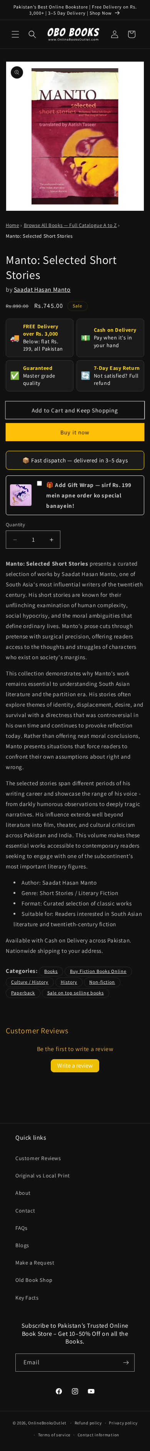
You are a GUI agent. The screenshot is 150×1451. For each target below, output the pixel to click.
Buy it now (75, 432)
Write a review (75, 1065)
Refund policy (88, 1423)
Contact (25, 1210)
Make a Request (34, 1262)
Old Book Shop (34, 1279)
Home (12, 225)
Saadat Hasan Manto (42, 289)
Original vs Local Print (42, 1175)
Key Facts (26, 1297)
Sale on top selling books (75, 993)
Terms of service (54, 1435)
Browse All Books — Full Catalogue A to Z (70, 225)
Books (51, 971)
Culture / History (29, 982)
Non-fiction (102, 982)
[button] (15, 34)
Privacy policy (123, 1423)
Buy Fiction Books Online (98, 971)
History (69, 982)
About (23, 1192)
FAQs (21, 1227)
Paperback (23, 993)
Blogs (22, 1245)
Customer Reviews (38, 1158)
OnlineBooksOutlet (47, 1423)
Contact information (98, 1435)
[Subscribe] (125, 1363)
